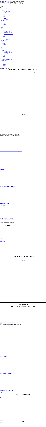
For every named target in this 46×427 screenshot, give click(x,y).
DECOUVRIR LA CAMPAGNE (6, 1)
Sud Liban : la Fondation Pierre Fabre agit (4, 203)
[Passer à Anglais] (2, 27)
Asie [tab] (0, 397)
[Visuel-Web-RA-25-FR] (7, 235)
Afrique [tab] (1, 396)
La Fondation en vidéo (6, 2)
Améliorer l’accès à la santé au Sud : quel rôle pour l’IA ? (6, 373)
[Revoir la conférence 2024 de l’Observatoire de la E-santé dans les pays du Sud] (12, 339)
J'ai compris (1, 426)
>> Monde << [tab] (1, 395)
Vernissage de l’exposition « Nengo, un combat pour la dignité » (6, 390)
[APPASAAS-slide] (7, 250)
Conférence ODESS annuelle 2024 (3, 356)
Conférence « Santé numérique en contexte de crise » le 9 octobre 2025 (7, 322)
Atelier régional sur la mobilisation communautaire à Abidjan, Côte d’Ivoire (8, 186)
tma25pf (2, 68)
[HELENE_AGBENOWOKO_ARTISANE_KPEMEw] (7, 217)
